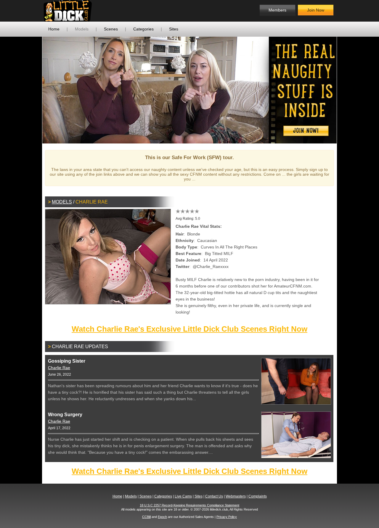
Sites (173, 29)
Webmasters (236, 496)
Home (54, 29)
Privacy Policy (226, 517)
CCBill (146, 517)
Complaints (257, 496)
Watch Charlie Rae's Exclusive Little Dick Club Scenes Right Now (189, 328)
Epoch (162, 517)
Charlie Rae (59, 367)
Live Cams (183, 496)
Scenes (111, 29)
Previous (33, 90)
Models (82, 29)
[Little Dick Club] (90, 11)
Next (345, 90)
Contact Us (214, 496)
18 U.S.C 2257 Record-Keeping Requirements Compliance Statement (189, 505)
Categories (143, 29)
